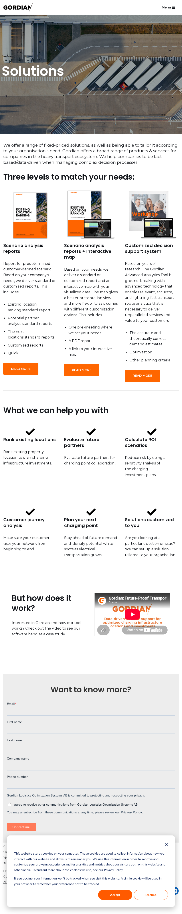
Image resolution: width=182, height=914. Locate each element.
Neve (8, 909)
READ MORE (21, 369)
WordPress (48, 909)
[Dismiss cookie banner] (166, 845)
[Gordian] (18, 7)
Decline (150, 895)
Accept (115, 895)
